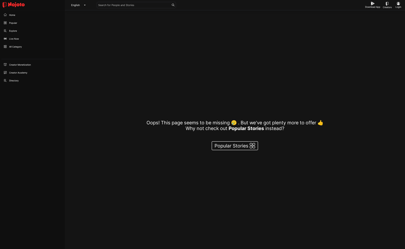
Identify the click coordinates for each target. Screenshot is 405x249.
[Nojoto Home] (32, 5)
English (75, 5)
